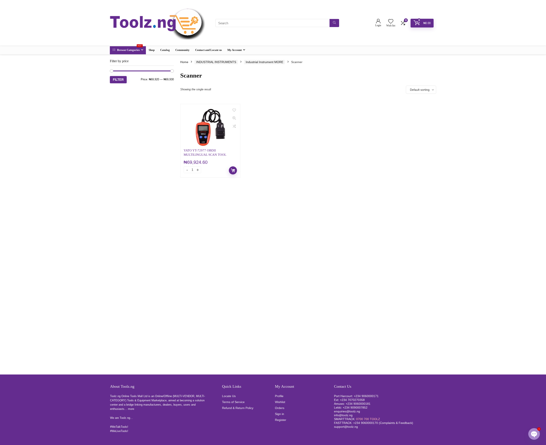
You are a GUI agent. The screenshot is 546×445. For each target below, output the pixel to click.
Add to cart (233, 170)
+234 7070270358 (352, 400)
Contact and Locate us (208, 50)
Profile (279, 396)
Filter (118, 79)
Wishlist (280, 402)
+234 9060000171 (366, 396)
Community (182, 50)
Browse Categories (129, 49)
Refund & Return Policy (237, 408)
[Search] (334, 23)
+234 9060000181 (358, 403)
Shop (152, 50)
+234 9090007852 (355, 407)
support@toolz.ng (346, 426)
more (131, 408)
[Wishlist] (390, 21)
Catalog (165, 50)
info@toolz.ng (343, 415)
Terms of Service (233, 402)
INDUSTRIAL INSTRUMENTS (216, 62)
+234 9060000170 (365, 423)
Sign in (279, 414)
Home (184, 62)
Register (280, 420)
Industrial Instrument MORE (264, 62)
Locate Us (229, 396)
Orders (279, 408)
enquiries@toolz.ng (347, 411)
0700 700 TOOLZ (368, 419)
